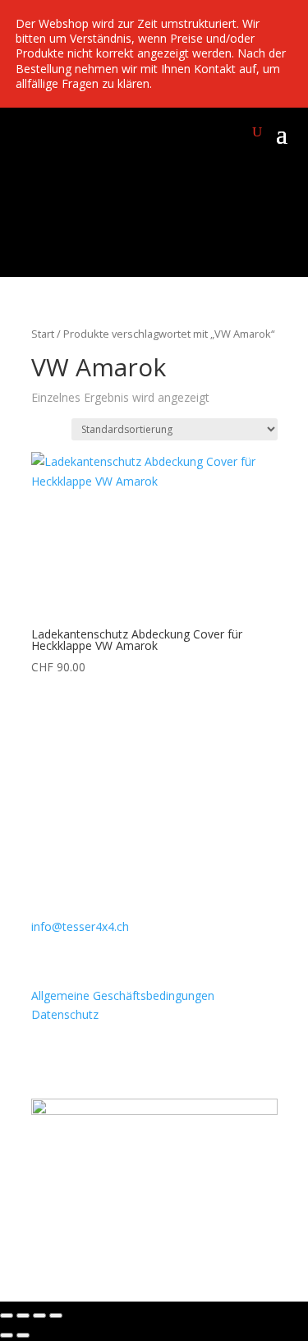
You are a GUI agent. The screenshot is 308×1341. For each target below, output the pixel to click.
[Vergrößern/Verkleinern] (6, 1315)
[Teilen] (39, 1315)
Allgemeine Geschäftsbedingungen (122, 995)
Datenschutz (65, 1014)
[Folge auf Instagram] (44, 1216)
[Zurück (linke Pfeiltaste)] (6, 1335)
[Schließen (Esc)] (55, 1315)
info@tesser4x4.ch (80, 926)
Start (42, 333)
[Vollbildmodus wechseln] (23, 1315)
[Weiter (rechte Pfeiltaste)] (23, 1335)
